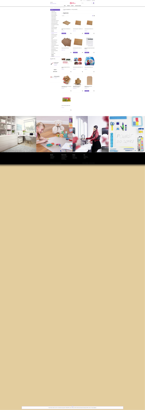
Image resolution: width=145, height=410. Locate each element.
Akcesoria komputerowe (54, 15)
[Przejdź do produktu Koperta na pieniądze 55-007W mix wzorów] (67, 61)
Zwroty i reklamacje (75, 157)
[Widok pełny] (94, 15)
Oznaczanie (52, 37)
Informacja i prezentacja (54, 27)
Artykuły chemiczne (53, 16)
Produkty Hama (53, 11)
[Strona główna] (73, 3)
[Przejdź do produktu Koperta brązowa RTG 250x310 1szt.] (90, 23)
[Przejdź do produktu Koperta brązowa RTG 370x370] (67, 42)
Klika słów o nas (85, 156)
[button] (71, 33)
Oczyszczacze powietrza (54, 34)
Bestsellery (55, 71)
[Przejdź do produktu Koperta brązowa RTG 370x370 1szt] (78, 42)
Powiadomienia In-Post (64, 157)
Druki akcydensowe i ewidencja (55, 24)
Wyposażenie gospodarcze (54, 50)
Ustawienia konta (52, 157)
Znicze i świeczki (53, 53)
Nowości (52, 54)
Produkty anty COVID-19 (54, 42)
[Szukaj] (91, 3)
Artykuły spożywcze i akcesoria (55, 20)
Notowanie (52, 31)
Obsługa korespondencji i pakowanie (54, 33)
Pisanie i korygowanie (53, 41)
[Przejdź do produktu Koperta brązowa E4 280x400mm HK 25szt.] (67, 23)
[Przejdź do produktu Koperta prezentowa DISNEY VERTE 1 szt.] (78, 61)
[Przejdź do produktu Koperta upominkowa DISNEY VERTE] (67, 99)
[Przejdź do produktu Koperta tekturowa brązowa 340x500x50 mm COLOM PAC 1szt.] (67, 80)
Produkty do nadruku (53, 12)
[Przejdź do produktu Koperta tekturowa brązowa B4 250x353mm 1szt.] (90, 80)
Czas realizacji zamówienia (64, 156)
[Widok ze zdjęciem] (92, 15)
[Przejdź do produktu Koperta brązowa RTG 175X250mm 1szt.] (78, 23)
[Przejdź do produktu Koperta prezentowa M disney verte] (90, 61)
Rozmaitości (52, 46)
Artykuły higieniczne (53, 19)
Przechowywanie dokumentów (55, 45)
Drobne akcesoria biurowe (54, 23)
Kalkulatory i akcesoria (54, 28)
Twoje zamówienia (52, 156)
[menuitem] (65, 6)
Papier (52, 38)
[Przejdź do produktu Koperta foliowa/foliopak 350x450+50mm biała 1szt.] (90, 42)
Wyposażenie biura (53, 49)
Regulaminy (74, 156)
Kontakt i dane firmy (86, 157)
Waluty (81, 0)
